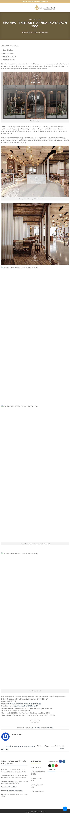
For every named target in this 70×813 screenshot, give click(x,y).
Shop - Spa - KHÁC (35, 19)
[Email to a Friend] (35, 721)
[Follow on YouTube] (56, 765)
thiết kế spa (50, 727)
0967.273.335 (12, 787)
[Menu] (2, 7)
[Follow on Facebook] (60, 761)
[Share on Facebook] (31, 721)
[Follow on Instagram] (63, 761)
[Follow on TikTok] (49, 765)
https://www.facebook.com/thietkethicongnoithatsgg (24, 703)
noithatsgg (43, 32)
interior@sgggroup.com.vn (14, 790)
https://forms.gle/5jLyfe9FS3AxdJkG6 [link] (26, 706)
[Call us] (53, 765)
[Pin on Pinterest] (38, 721)
